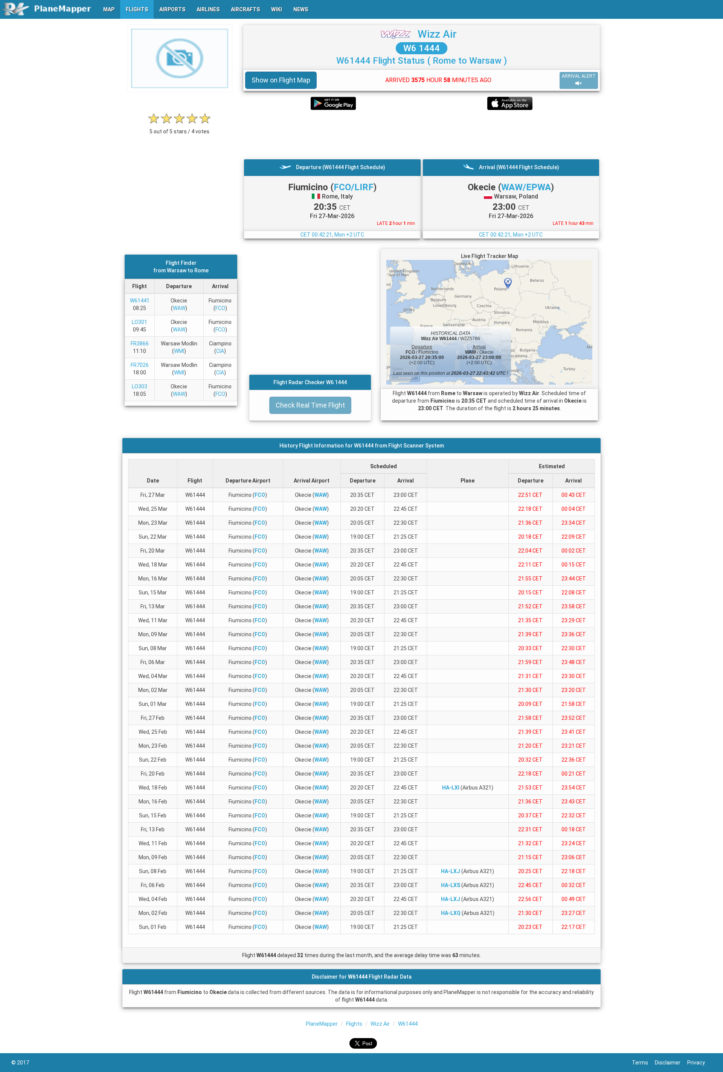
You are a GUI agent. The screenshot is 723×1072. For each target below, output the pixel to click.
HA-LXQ (451, 913)
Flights (354, 1024)
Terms (643, 1063)
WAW (179, 308)
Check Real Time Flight (310, 405)
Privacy (699, 1063)
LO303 (139, 386)
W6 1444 (421, 48)
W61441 (139, 301)
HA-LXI (450, 788)
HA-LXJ (450, 871)
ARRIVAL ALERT (579, 76)
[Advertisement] (421, 134)
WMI (179, 351)
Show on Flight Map (281, 80)
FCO (220, 308)
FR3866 (140, 344)
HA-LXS (450, 885)
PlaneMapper (322, 1024)
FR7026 (140, 365)
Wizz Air (437, 34)
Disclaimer (671, 1063)
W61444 (408, 1024)
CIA (220, 351)
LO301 (139, 322)
